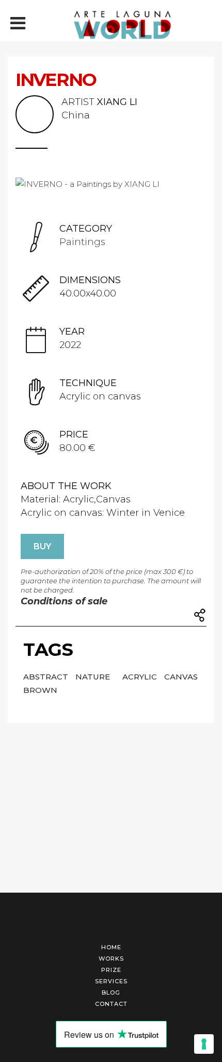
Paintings (82, 242)
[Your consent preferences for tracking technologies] (204, 1044)
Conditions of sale (64, 601)
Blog (111, 992)
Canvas (181, 677)
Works (111, 958)
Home (111, 947)
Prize (111, 969)
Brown (40, 690)
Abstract (46, 677)
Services (111, 981)
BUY (42, 546)
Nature (93, 677)
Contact (111, 1003)
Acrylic (140, 677)
